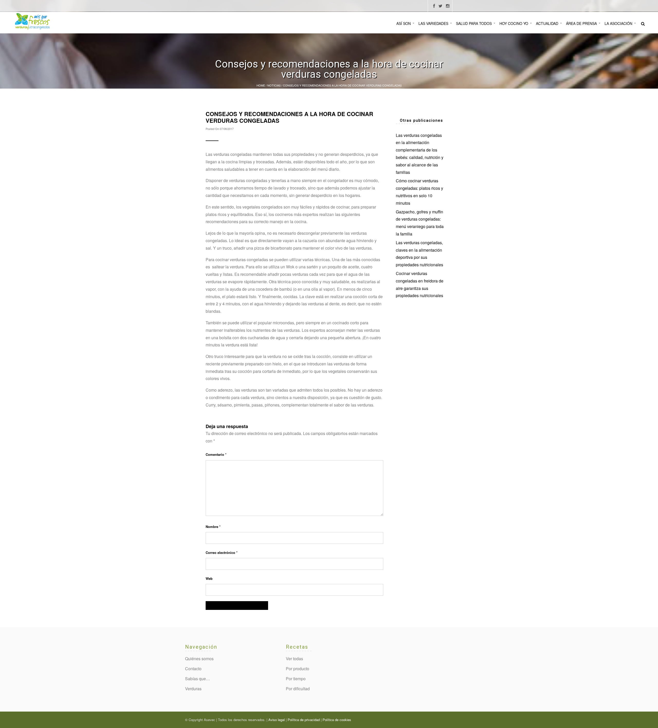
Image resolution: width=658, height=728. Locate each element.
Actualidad (547, 23)
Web (209, 578)
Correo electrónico (221, 552)
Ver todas (294, 658)
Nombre (213, 526)
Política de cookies (337, 719)
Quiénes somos (199, 658)
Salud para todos (474, 23)
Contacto (193, 669)
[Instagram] (448, 6)
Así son (403, 23)
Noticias (274, 85)
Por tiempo (296, 679)
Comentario (216, 454)
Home (261, 85)
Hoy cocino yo (513, 23)
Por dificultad (298, 689)
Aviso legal (276, 719)
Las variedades (433, 23)
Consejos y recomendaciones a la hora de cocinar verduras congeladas (289, 117)
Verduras (193, 689)
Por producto (297, 669)
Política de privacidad (304, 719)
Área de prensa (581, 23)
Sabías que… (197, 679)
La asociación (618, 23)
